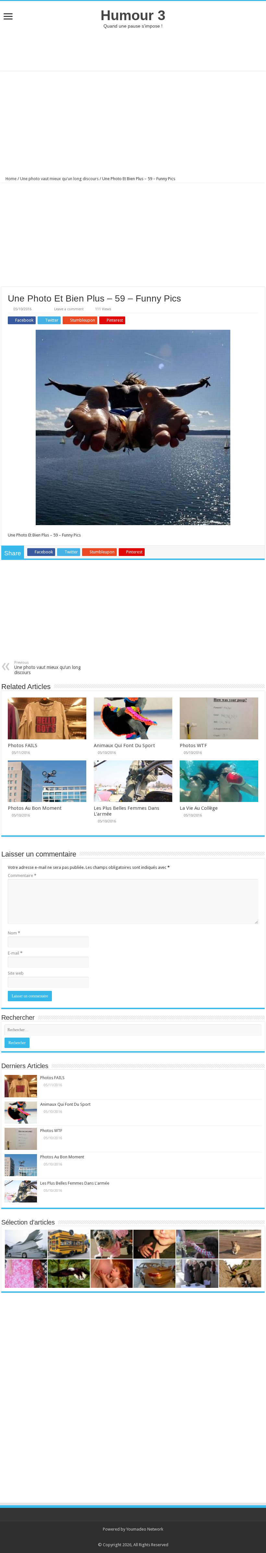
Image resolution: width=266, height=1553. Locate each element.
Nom (14, 933)
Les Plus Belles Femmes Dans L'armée (74, 1183)
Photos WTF (193, 745)
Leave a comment (69, 309)
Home (11, 178)
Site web (16, 973)
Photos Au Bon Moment (35, 808)
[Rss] (129, 1537)
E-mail (15, 953)
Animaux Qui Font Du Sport (124, 745)
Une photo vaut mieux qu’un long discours (47, 667)
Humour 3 (133, 15)
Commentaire (22, 875)
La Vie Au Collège (199, 808)
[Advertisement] (133, 49)
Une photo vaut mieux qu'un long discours (59, 178)
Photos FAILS (22, 745)
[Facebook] (136, 1537)
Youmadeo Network (144, 1529)
